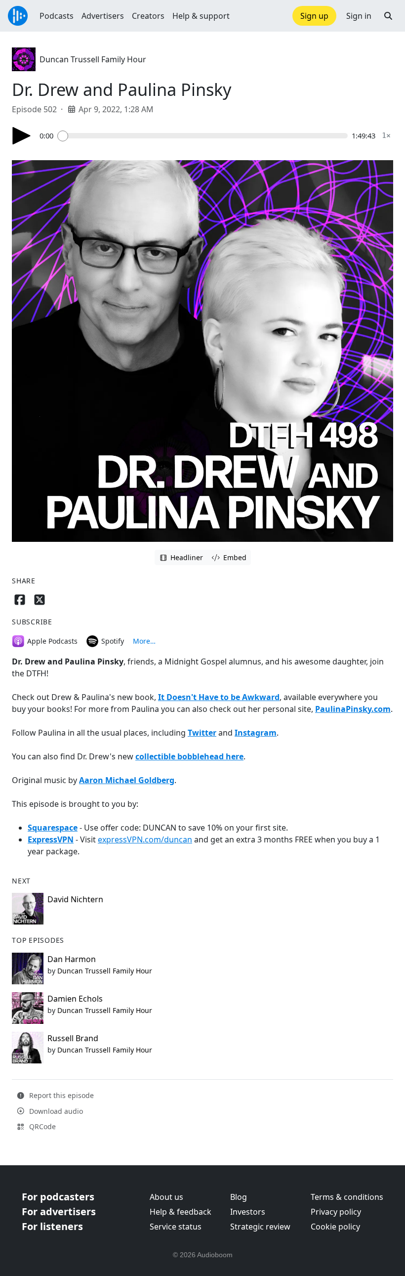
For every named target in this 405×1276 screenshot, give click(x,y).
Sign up (314, 15)
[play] (22, 135)
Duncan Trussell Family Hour (93, 59)
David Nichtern (75, 899)
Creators (148, 15)
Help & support (201, 15)
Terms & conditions (347, 1196)
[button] (388, 16)
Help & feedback (180, 1211)
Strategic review (260, 1226)
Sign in (358, 15)
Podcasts (57, 15)
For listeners (52, 1226)
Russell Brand (72, 1038)
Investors (247, 1211)
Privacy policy (336, 1211)
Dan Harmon (71, 959)
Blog (238, 1196)
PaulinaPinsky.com (353, 709)
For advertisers (59, 1211)
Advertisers (102, 15)
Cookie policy (335, 1226)
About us (166, 1196)
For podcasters (58, 1196)
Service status (176, 1226)
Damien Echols (75, 998)
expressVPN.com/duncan (145, 839)
